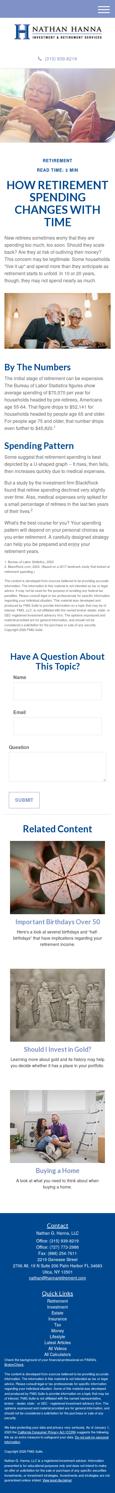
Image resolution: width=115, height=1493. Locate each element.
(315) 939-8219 (61, 58)
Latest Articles (58, 1342)
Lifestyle (57, 1336)
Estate (57, 1313)
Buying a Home (58, 1171)
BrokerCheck (14, 1364)
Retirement (57, 1301)
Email (19, 712)
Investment (57, 1307)
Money (57, 1330)
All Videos (57, 1348)
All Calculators (57, 1354)
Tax (57, 1325)
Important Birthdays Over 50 (57, 922)
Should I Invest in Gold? (57, 1049)
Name (19, 677)
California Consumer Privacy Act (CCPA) (47, 1432)
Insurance (57, 1319)
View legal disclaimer (57, 1480)
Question (19, 747)
